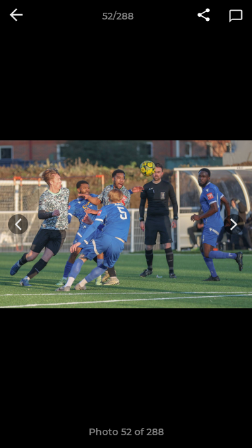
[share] (204, 16)
